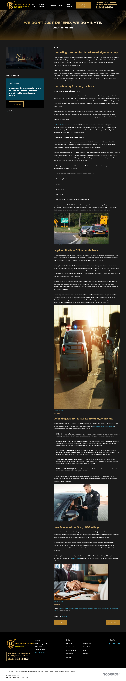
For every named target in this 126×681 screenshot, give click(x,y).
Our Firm (69, 643)
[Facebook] (110, 643)
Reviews (68, 657)
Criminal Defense (71, 647)
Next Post (112, 623)
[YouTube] (114, 643)
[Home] (19, 5)
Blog (84, 650)
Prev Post (60, 623)
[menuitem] (8, 678)
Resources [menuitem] (53, 5)
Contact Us (86, 654)
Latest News (65, 616)
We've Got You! (83, 5)
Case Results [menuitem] (69, 5)
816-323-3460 (104, 7)
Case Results (87, 643)
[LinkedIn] (119, 643)
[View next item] (14, 111)
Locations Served (71, 650)
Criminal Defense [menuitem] (41, 5)
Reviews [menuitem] (61, 5)
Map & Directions (40, 652)
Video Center (87, 647)
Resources (69, 654)
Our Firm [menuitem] (33, 5)
